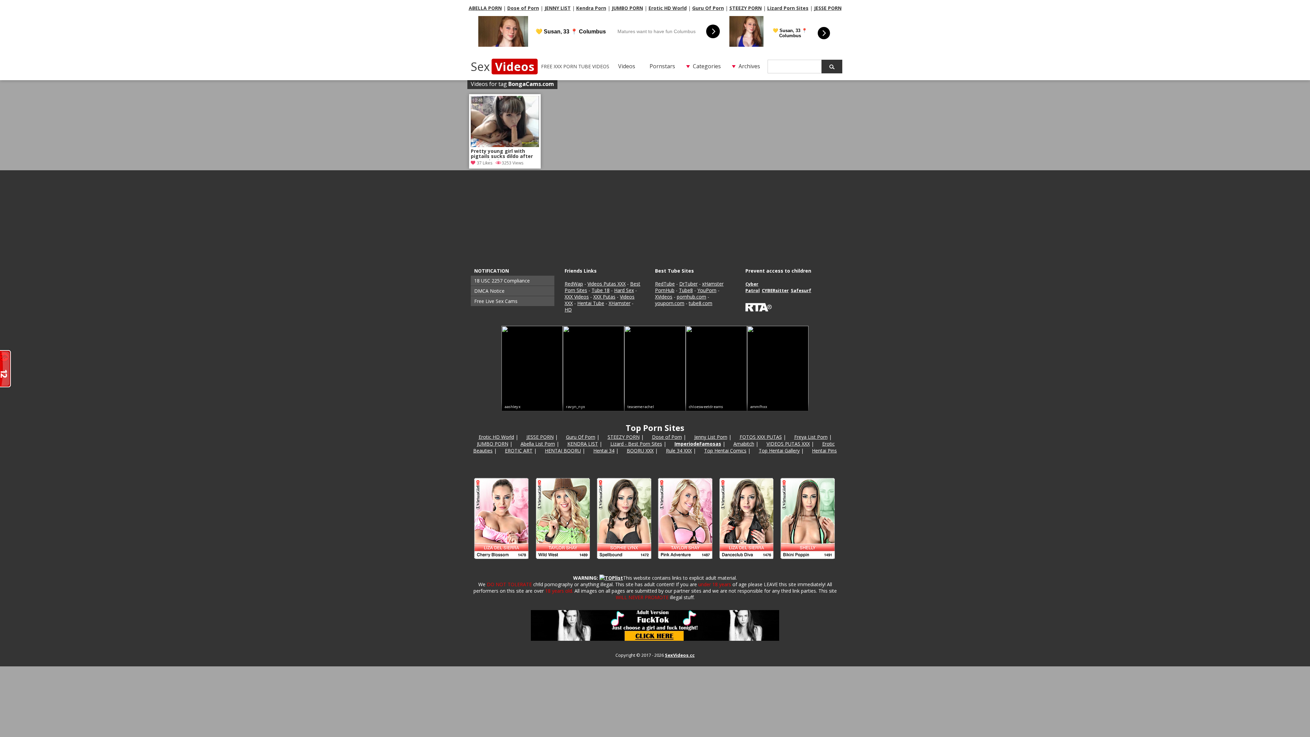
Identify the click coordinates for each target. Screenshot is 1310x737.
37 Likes (484, 163)
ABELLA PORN (485, 8)
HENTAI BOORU (563, 450)
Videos (626, 66)
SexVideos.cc (680, 655)
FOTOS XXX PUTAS (761, 437)
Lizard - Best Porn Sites (636, 443)
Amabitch (743, 443)
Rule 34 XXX (679, 450)
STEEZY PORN (745, 8)
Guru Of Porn (708, 8)
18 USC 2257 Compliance (502, 280)
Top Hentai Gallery (779, 450)
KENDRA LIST (582, 443)
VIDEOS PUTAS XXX (788, 443)
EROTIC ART (519, 450)
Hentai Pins (824, 450)
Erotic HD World (668, 8)
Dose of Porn (523, 8)
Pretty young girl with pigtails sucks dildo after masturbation (502, 154)
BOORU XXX (640, 450)
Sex (502, 66)
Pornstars (662, 66)
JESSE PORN (828, 8)
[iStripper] (655, 562)
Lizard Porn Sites (788, 8)
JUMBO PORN (627, 8)
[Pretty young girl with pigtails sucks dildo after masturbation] (505, 145)
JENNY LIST (557, 8)
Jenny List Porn (710, 437)
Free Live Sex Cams (496, 301)
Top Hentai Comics (725, 450)
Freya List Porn (811, 437)
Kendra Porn (591, 8)
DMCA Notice (489, 291)
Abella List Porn (538, 443)
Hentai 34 (603, 450)
